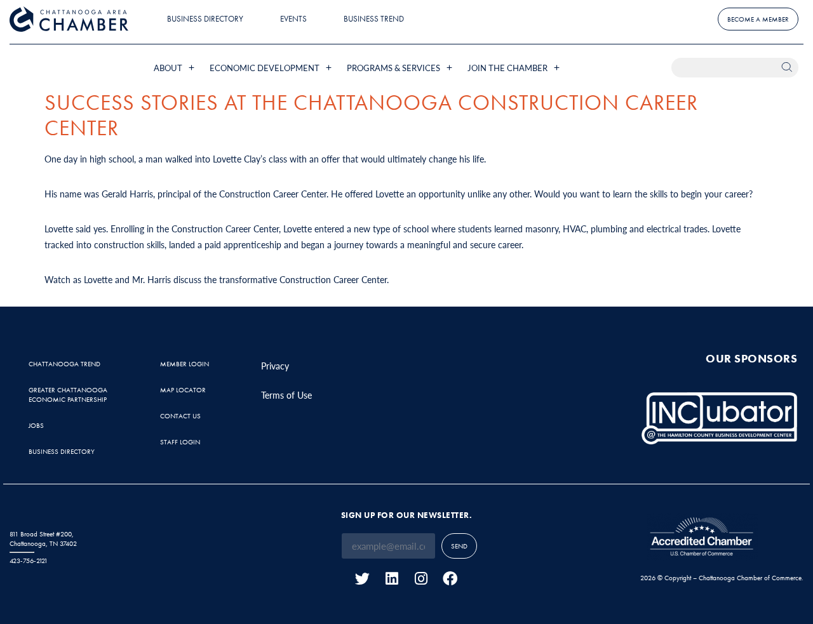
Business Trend (374, 18)
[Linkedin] (391, 578)
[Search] (788, 67)
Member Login (184, 363)
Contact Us (180, 415)
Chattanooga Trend (64, 363)
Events (293, 18)
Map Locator (183, 389)
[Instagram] (420, 578)
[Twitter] (362, 578)
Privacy (275, 365)
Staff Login (180, 441)
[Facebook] (450, 578)
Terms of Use (286, 394)
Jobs (36, 425)
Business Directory (205, 18)
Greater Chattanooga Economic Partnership (68, 394)
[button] (175, 67)
